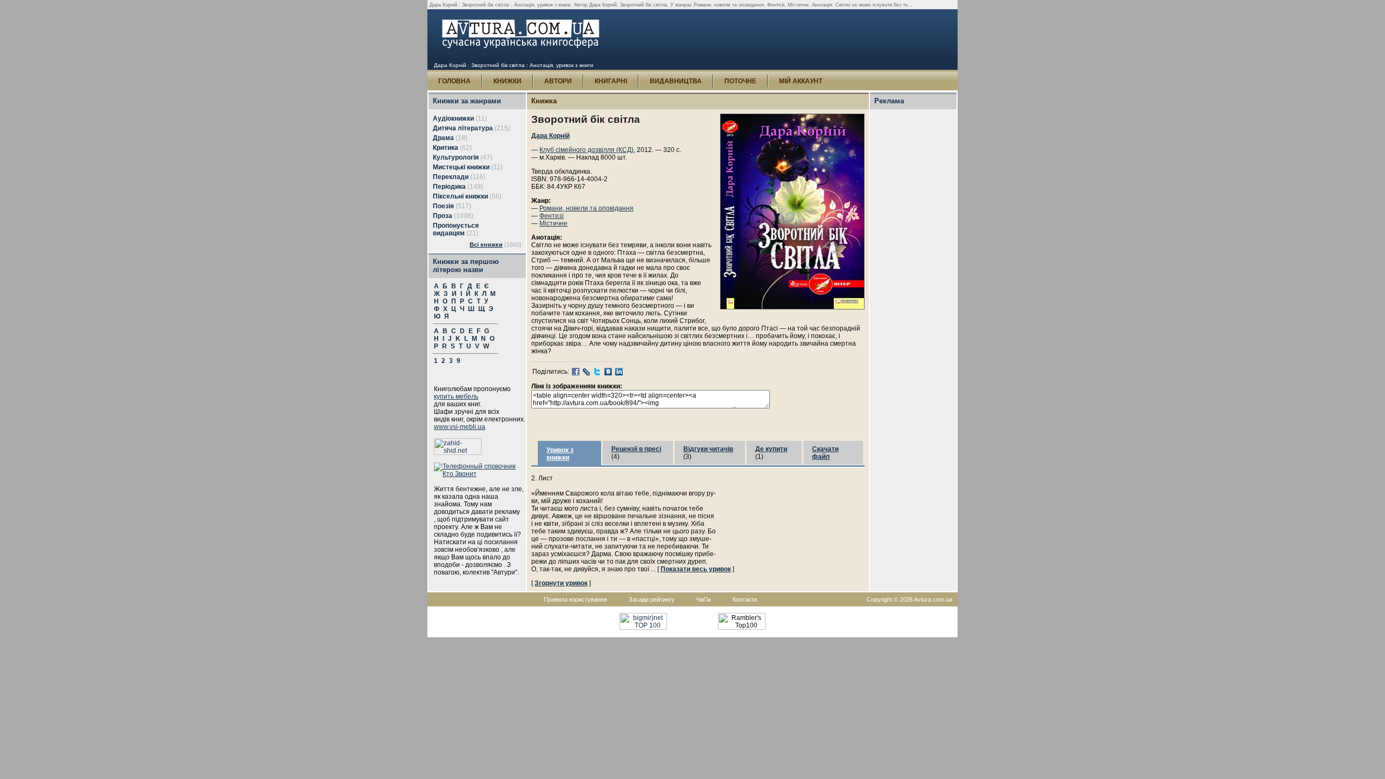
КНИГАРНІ (611, 81)
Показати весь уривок (696, 569)
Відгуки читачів (708, 449)
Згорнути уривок (561, 583)
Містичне (553, 223)
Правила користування (575, 599)
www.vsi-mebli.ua (459, 427)
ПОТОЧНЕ (740, 81)
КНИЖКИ (507, 81)
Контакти (745, 599)
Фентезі (551, 216)
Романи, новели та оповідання (586, 208)
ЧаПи (703, 599)
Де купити (771, 449)
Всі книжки (486, 244)
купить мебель (456, 396)
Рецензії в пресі (636, 449)
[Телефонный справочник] (480, 474)
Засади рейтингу (652, 599)
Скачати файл (825, 452)
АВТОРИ (558, 81)
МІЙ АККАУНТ (800, 81)
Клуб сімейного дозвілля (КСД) (586, 150)
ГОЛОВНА (454, 81)
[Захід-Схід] (458, 453)
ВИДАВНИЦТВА (676, 81)
